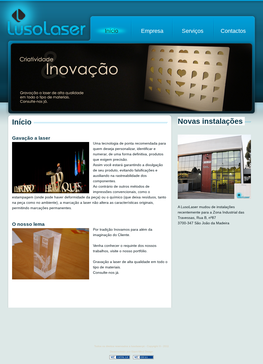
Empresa (152, 31)
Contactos (233, 31)
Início (111, 31)
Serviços (192, 31)
